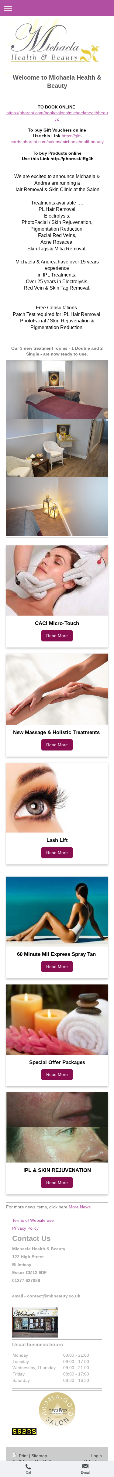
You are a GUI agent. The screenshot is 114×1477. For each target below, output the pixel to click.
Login (96, 1455)
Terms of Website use (33, 1220)
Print (23, 1455)
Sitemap (39, 1455)
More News (80, 1206)
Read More (57, 635)
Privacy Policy (25, 1228)
